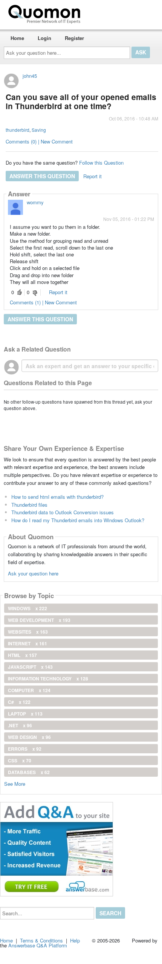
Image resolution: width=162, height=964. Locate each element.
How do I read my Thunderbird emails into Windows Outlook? (77, 520)
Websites (28, 631)
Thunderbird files (29, 504)
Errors (24, 748)
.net (20, 725)
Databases (29, 772)
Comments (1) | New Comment (43, 302)
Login (44, 38)
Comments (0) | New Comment (39, 141)
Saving (39, 129)
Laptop (25, 713)
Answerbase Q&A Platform (37, 945)
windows (27, 608)
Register (74, 38)
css (19, 760)
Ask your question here (33, 573)
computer (29, 690)
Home (17, 38)
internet (27, 643)
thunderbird (17, 129)
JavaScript (30, 666)
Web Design (29, 737)
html (22, 655)
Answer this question (42, 176)
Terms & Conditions (41, 940)
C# (19, 702)
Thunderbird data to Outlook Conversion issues (62, 512)
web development (39, 620)
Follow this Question (101, 162)
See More (14, 783)
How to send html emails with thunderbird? (57, 496)
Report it (92, 176)
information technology (48, 678)
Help (75, 940)
